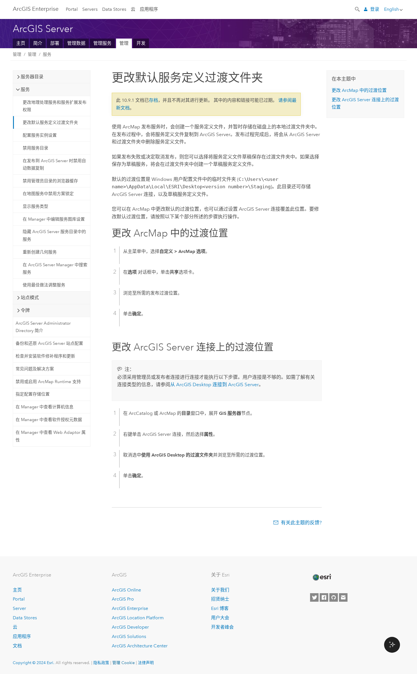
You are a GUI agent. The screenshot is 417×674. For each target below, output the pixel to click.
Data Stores (114, 9)
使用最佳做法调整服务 (44, 285)
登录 (374, 9)
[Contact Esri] (343, 597)
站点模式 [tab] (30, 297)
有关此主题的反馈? (301, 522)
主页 (20, 43)
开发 (141, 43)
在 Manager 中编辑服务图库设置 (54, 219)
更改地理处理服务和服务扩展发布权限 (55, 106)
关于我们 (220, 590)
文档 (17, 645)
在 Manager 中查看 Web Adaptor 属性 (51, 436)
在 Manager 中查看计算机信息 (44, 406)
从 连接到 (214, 384)
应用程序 (149, 9)
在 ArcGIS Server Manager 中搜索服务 (55, 268)
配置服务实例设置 (40, 135)
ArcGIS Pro (123, 599)
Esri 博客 (220, 608)
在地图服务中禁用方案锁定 (48, 193)
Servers (90, 9)
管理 (124, 43)
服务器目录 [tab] (32, 76)
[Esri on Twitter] (314, 597)
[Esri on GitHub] (333, 597)
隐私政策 (101, 662)
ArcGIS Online (126, 590)
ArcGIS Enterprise (35, 8)
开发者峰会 (222, 627)
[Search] (357, 9)
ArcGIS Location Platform (138, 617)
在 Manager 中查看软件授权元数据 (49, 419)
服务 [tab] (25, 89)
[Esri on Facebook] (324, 597)
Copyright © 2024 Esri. (33, 662)
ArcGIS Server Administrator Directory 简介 (43, 327)
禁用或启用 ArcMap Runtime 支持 (48, 381)
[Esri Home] (322, 577)
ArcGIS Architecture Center (140, 645)
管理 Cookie (123, 662)
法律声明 (146, 662)
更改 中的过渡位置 (359, 90)
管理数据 (76, 43)
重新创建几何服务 (40, 252)
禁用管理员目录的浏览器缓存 (50, 180)
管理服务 (102, 43)
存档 (153, 100)
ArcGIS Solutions (129, 636)
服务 (47, 54)
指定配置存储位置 (33, 394)
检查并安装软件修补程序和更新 (45, 356)
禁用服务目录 (35, 148)
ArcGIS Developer (130, 627)
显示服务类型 (35, 206)
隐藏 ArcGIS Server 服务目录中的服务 (54, 235)
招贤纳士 (220, 599)
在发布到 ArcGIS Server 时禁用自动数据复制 (54, 164)
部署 (54, 43)
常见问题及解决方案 (35, 368)
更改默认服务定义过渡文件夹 (50, 122)
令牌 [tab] (25, 310)
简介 (37, 43)
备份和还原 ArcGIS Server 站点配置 (49, 343)
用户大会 (220, 617)
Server (19, 608)
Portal (72, 9)
